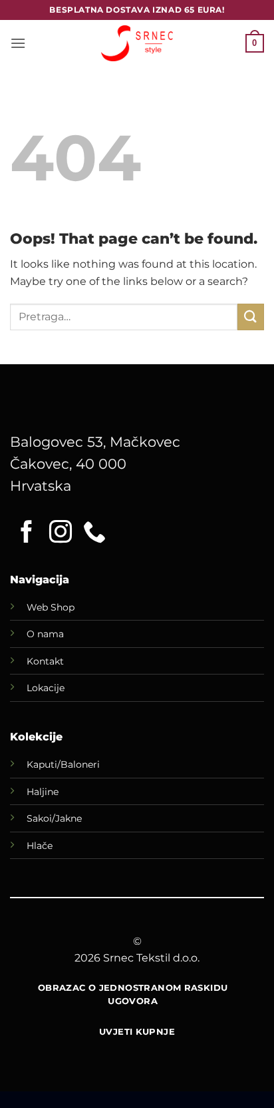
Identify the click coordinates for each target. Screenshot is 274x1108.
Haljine (43, 792)
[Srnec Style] (137, 43)
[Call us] (94, 533)
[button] (18, 43)
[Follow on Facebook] (26, 533)
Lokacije (46, 688)
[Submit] (250, 317)
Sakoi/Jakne (54, 818)
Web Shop (50, 607)
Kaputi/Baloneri (63, 764)
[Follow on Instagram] (60, 533)
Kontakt (45, 661)
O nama (45, 634)
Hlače (40, 846)
